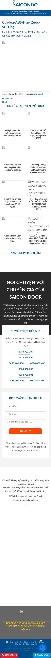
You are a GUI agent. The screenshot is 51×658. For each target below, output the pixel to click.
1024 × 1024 (34, 32)
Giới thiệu (24, 642)
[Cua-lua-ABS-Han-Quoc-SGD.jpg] (25, 64)
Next (6, 102)
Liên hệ (34, 644)
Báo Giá (18, 644)
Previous (8, 98)
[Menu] (4, 4)
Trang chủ (13, 642)
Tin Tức (26, 644)
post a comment (36, 94)
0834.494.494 (10, 655)
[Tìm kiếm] (48, 5)
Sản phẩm (33, 642)
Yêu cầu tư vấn (42, 655)
